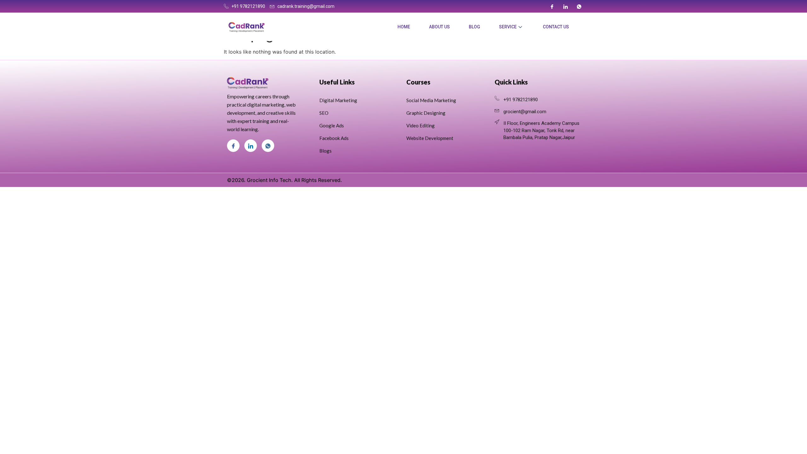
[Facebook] (552, 6)
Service (508, 26)
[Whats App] (579, 6)
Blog (474, 26)
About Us (439, 26)
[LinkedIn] (565, 6)
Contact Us (556, 26)
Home (404, 26)
